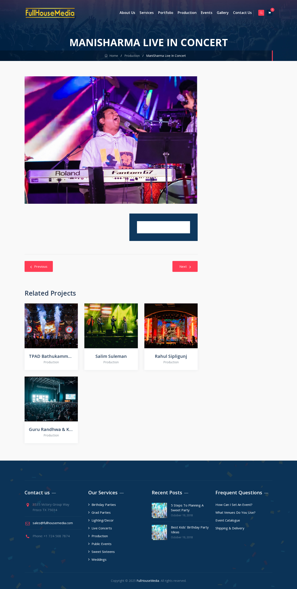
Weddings (99, 559)
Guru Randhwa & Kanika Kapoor (51, 429)
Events (206, 12)
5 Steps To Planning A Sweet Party (187, 507)
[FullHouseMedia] (50, 12)
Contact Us (242, 12)
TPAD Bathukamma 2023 (51, 356)
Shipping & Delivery (229, 528)
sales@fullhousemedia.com (53, 523)
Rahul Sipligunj (171, 356)
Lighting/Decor (103, 520)
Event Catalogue (227, 520)
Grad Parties (101, 512)
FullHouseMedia (148, 581)
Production (187, 12)
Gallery (223, 12)
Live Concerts (102, 528)
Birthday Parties (104, 504)
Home (113, 56)
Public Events (102, 544)
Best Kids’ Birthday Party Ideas (190, 529)
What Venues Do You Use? (235, 512)
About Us (127, 12)
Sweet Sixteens (103, 551)
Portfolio (165, 12)
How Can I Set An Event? (233, 504)
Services (147, 12)
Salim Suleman (111, 356)
